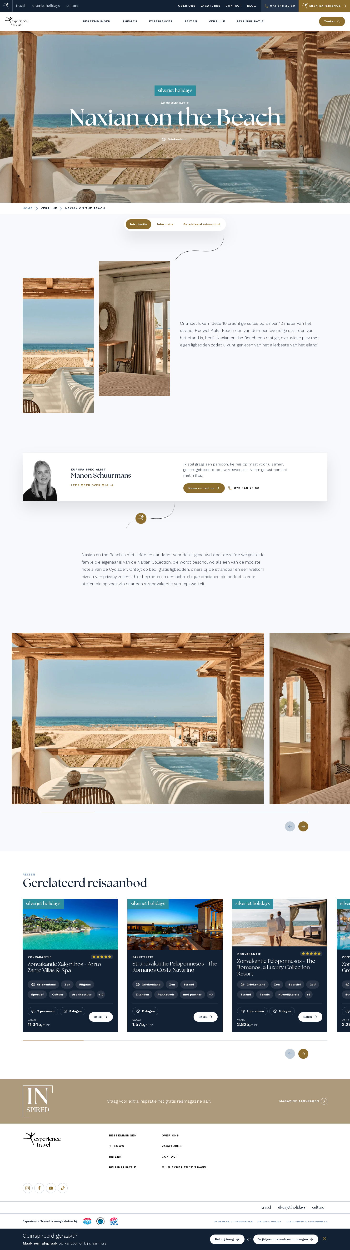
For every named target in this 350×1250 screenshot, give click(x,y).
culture (72, 6)
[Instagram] (28, 1188)
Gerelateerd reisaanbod (201, 224)
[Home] (6, 6)
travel (20, 6)
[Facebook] (39, 1188)
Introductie (138, 224)
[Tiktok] (63, 1188)
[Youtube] (51, 1188)
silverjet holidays (46, 6)
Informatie (165, 224)
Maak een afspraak (40, 1243)
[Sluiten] (324, 1239)
